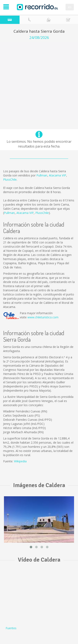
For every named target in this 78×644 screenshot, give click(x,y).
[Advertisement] (39, 81)
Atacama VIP (57, 175)
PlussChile (10, 179)
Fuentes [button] (11, 628)
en (69, 7)
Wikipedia (20, 461)
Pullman (41, 175)
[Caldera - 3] (39, 519)
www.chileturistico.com (42, 317)
